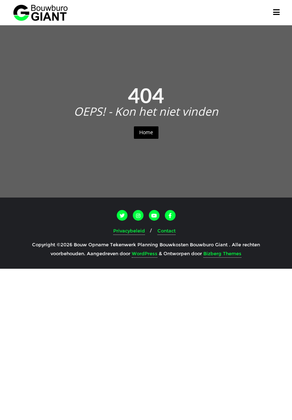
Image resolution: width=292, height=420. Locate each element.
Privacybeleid (129, 230)
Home (146, 132)
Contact (166, 230)
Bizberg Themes (222, 253)
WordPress (144, 253)
